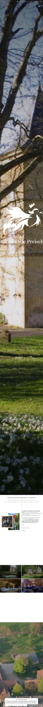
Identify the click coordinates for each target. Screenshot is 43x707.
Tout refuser (10, 705)
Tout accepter (32, 705)
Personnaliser (21, 705)
